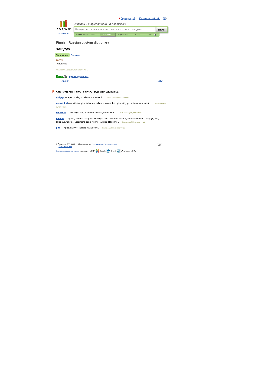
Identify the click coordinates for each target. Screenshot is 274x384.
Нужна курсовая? (78, 76)
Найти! (161, 29)
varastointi (62, 103)
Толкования (107, 35)
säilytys (60, 97)
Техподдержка (97, 144)
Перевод (75, 55)
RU (164, 18)
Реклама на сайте (111, 144)
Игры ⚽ (152, 35)
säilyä (160, 81)
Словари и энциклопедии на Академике (100, 23)
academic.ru (63, 33)
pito (58, 127)
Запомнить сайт (128, 18)
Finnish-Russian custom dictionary (86, 35)
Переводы (122, 35)
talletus (60, 118)
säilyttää (65, 81)
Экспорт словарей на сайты (67, 151)
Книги (137, 35)
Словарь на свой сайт (149, 18)
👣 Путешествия (65, 146)
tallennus (61, 112)
